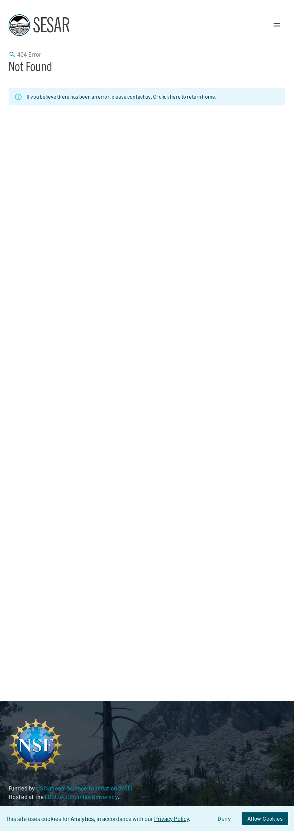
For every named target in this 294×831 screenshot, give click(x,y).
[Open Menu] (276, 25)
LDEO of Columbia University (81, 796)
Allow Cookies (265, 819)
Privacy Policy (171, 818)
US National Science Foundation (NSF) (84, 788)
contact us (139, 97)
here (175, 97)
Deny (224, 819)
